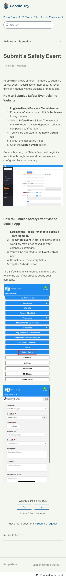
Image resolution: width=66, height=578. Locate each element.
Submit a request (47, 523)
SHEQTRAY (24, 17)
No (41, 507)
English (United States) (47, 564)
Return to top (11, 535)
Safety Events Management (48, 17)
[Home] (16, 6)
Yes (24, 507)
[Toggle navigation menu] (57, 6)
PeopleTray (9, 17)
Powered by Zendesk (51, 575)
